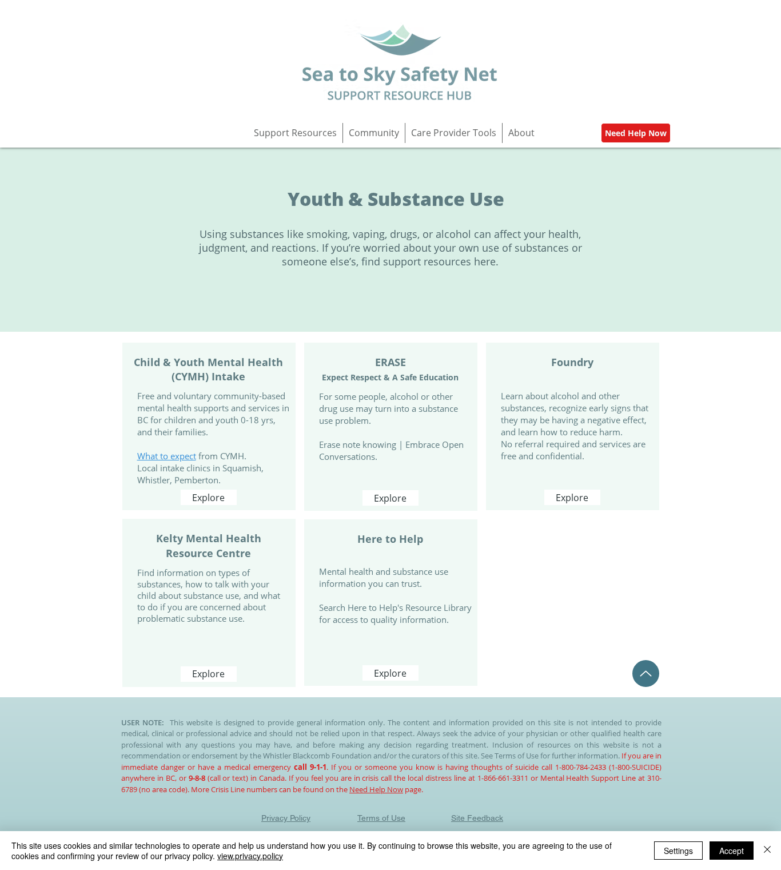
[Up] (645, 673)
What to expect (166, 456)
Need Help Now (376, 789)
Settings (678, 850)
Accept (731, 850)
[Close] (767, 850)
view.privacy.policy (250, 855)
